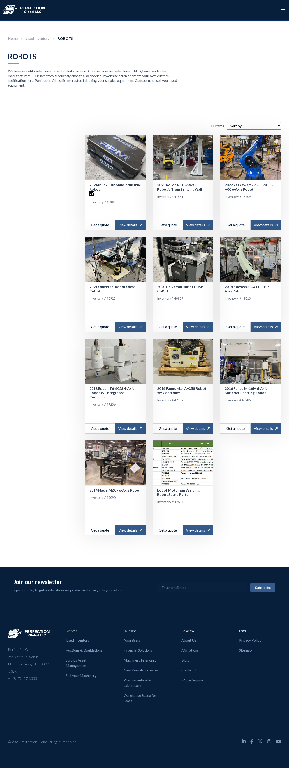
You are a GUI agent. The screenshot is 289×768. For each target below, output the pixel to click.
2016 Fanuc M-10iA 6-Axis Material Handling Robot (246, 390)
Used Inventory (37, 38)
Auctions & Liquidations (84, 650)
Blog (185, 660)
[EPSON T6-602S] (115, 361)
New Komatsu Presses (141, 670)
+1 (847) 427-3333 (22, 678)
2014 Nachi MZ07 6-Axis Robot (115, 490)
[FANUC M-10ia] (250, 361)
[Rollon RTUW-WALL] (183, 157)
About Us (188, 640)
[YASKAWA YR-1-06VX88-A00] (250, 157)
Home (13, 38)
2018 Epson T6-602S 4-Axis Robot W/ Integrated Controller (111, 392)
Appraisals (132, 640)
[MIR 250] (115, 157)
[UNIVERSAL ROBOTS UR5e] (115, 259)
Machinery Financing (140, 660)
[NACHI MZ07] (115, 463)
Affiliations (190, 650)
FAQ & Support (193, 680)
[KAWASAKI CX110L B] (250, 259)
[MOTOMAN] (183, 463)
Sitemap (245, 650)
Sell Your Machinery (81, 675)
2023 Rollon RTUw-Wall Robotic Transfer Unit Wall (179, 187)
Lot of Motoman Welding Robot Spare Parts (178, 492)
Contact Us (190, 670)
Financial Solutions (138, 650)
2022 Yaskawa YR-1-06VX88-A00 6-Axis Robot (249, 187)
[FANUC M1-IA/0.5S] (183, 361)
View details (127, 225)
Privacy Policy (250, 640)
